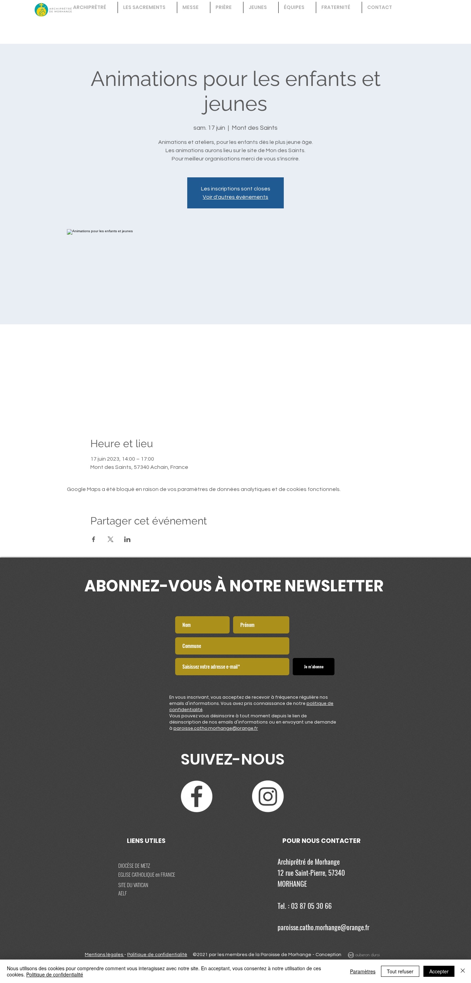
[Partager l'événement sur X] (110, 539)
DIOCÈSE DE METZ (134, 865)
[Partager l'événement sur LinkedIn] (127, 539)
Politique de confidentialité (157, 954)
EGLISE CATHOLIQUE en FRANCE (146, 874)
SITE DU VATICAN (133, 884)
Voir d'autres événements (235, 197)
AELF (122, 893)
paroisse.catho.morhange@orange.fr (215, 728)
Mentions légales (104, 954)
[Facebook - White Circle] (196, 796)
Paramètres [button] (362, 971)
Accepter (439, 971)
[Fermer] (463, 971)
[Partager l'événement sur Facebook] (93, 539)
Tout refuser (400, 971)
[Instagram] (268, 796)
